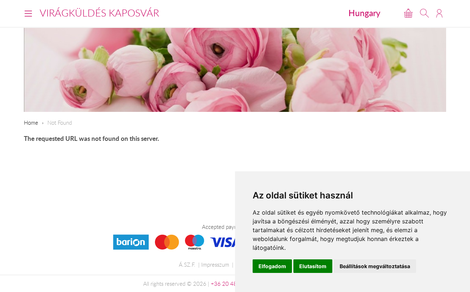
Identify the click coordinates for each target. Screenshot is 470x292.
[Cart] (408, 13)
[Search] (424, 13)
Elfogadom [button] (272, 266)
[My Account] (439, 13)
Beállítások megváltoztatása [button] (375, 266)
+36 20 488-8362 (233, 283)
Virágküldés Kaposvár (99, 12)
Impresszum (215, 264)
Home (31, 122)
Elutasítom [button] (312, 266)
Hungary (364, 12)
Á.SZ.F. (187, 264)
